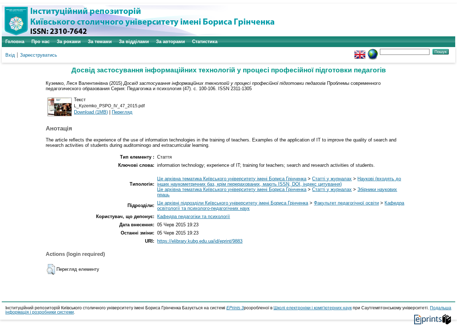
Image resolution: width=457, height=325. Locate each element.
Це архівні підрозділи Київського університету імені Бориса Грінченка (232, 203)
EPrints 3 (235, 308)
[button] (51, 269)
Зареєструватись (38, 55)
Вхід (10, 55)
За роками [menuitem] (69, 41)
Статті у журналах (332, 178)
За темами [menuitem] (100, 41)
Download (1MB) (91, 112)
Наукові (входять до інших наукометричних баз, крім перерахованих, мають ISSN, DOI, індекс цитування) (279, 181)
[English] (360, 51)
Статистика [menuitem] (204, 41)
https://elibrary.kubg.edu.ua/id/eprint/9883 (199, 241)
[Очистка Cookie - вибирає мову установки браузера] (372, 51)
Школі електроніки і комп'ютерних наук (312, 308)
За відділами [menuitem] (134, 41)
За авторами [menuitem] (170, 41)
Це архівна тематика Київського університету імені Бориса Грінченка (231, 178)
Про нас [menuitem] (40, 41)
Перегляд (122, 112)
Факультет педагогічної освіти (346, 203)
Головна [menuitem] (14, 41)
